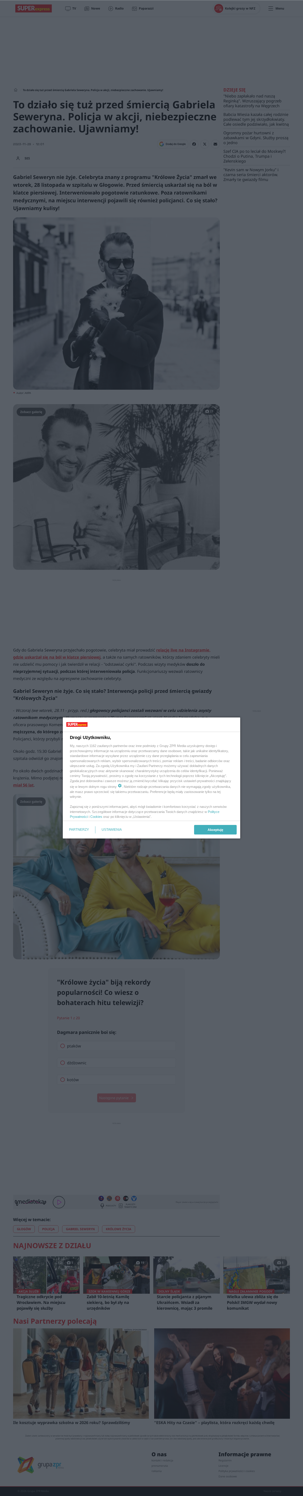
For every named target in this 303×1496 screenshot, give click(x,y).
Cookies (96, 817)
